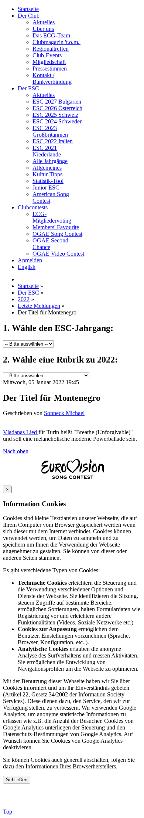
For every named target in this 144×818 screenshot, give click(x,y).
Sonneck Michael (64, 413)
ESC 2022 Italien (52, 141)
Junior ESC (45, 187)
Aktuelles (43, 22)
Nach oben (15, 451)
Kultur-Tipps (47, 174)
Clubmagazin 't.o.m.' (56, 42)
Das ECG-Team (51, 35)
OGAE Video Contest (58, 254)
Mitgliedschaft (49, 62)
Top (7, 811)
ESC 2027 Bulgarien (56, 101)
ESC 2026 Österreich (57, 108)
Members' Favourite (55, 227)
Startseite (28, 9)
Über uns (43, 29)
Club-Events (47, 55)
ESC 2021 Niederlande (46, 151)
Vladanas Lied (20, 432)
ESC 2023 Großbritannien (50, 131)
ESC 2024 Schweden (57, 121)
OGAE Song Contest (57, 234)
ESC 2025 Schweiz (55, 115)
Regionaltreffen (50, 49)
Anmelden (30, 260)
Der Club (29, 15)
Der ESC (28, 88)
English (26, 267)
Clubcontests (33, 207)
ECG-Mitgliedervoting (51, 217)
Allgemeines (47, 168)
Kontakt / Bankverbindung (52, 78)
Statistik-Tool (48, 181)
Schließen (16, 779)
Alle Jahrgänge (50, 161)
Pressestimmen (49, 68)
